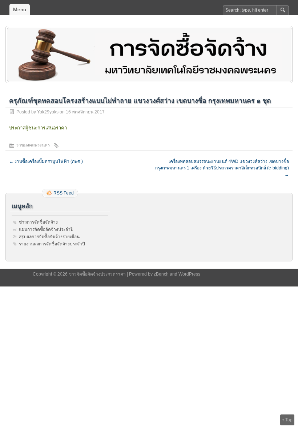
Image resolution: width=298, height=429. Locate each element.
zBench (161, 274)
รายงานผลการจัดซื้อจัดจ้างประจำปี (52, 243)
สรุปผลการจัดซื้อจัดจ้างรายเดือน (49, 236)
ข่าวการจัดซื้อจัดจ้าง (38, 222)
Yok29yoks (48, 112)
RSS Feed (63, 193)
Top (289, 419)
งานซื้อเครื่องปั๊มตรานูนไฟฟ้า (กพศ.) (46, 161)
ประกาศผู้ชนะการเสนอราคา (38, 128)
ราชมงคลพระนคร (33, 145)
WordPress (189, 274)
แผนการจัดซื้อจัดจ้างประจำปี (46, 229)
